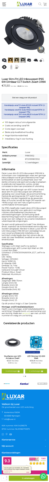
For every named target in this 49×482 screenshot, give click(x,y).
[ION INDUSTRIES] (7, 383)
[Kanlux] (25, 383)
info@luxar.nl (9, 419)
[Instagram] (4, 435)
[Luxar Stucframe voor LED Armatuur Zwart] (13, 342)
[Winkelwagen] (45, 5)
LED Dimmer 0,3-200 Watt (36, 357)
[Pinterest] (7, 435)
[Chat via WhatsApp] (43, 476)
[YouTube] (11, 435)
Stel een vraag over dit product (24, 98)
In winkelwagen (28, 478)
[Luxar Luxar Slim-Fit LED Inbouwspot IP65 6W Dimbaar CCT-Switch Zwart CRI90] (24, 33)
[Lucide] (42, 383)
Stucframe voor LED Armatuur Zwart (12, 357)
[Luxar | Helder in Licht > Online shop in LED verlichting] (24, 4)
